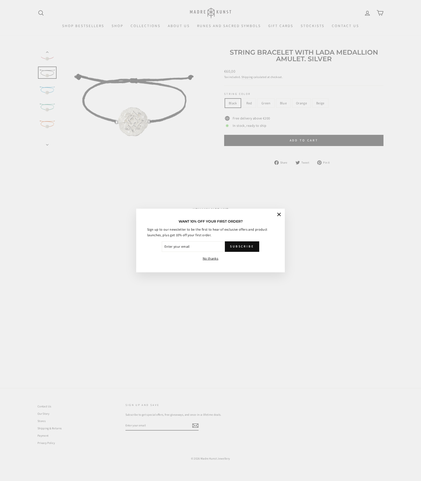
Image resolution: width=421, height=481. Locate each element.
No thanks (210, 258)
